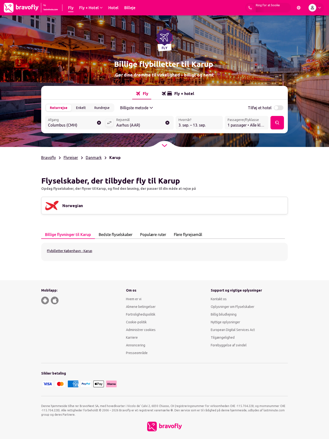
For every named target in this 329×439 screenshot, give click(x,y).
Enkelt (81, 108)
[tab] (141, 93)
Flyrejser (71, 157)
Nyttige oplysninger (225, 322)
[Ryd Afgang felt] (99, 122)
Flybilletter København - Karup (69, 251)
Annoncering (135, 345)
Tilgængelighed (223, 337)
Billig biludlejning (224, 314)
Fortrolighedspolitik (140, 314)
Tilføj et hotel (259, 108)
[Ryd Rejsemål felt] (167, 122)
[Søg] (277, 122)
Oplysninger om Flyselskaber (232, 307)
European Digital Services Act (233, 330)
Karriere (132, 337)
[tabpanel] (164, 252)
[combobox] (75, 123)
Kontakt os (219, 299)
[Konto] (316, 8)
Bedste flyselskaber (115, 234)
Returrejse (58, 108)
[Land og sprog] (298, 8)
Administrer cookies (141, 330)
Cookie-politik (136, 322)
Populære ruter (153, 234)
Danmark (94, 157)
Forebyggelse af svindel (229, 345)
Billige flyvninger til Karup (68, 234)
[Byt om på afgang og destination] (109, 123)
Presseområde (137, 353)
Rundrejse (102, 108)
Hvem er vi (133, 299)
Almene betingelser (141, 307)
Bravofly (48, 157)
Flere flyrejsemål (188, 234)
